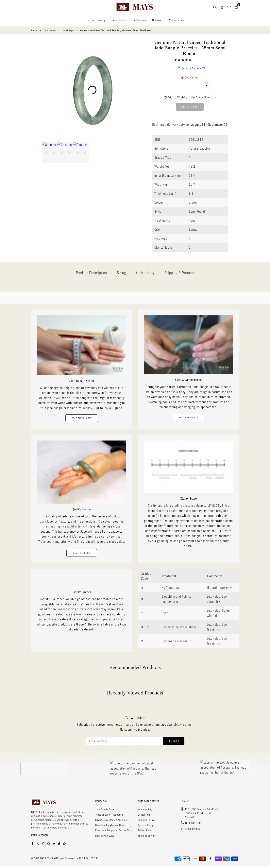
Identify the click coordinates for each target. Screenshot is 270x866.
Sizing (121, 272)
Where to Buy (176, 20)
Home (34, 30)
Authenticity (145, 272)
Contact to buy (190, 106)
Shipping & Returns (179, 272)
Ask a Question (205, 97)
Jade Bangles (68, 30)
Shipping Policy (146, 820)
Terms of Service (147, 835)
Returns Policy (145, 825)
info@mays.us (192, 828)
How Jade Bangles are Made (110, 825)
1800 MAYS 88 (193, 823)
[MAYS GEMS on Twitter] (38, 843)
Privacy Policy (145, 830)
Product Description (91, 272)
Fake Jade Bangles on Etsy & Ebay (113, 830)
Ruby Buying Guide (104, 835)
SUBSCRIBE (173, 741)
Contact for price (192, 68)
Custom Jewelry (95, 20)
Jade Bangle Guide (105, 809)
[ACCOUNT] (222, 6)
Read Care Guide (188, 417)
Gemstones (139, 20)
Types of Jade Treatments (109, 814)
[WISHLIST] (229, 6)
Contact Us (144, 814)
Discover (157, 20)
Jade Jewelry (119, 20)
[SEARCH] (214, 6)
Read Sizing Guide (82, 418)
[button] (183, 60)
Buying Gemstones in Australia (111, 820)
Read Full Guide (82, 553)
